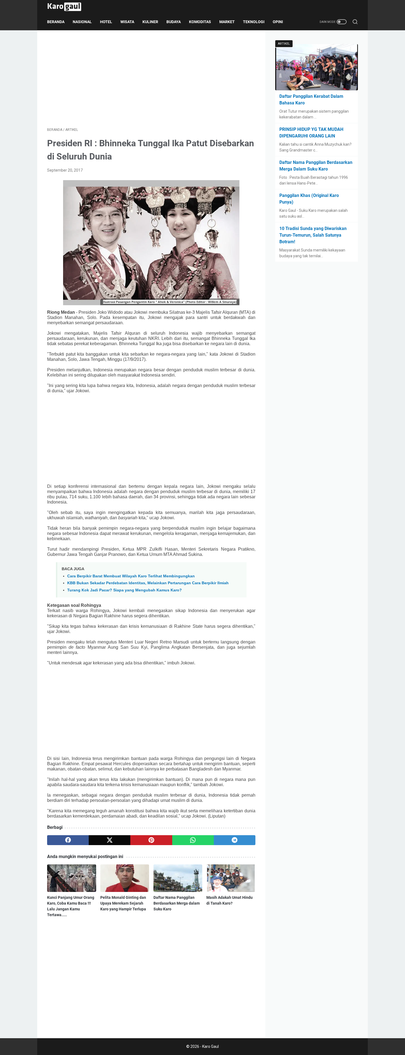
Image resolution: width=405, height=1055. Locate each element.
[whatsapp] (193, 840)
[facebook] (68, 840)
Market (227, 22)
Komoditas (200, 22)
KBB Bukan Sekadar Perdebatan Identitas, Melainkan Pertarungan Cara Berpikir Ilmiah (148, 583)
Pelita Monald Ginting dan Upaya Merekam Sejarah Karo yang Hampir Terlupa (123, 903)
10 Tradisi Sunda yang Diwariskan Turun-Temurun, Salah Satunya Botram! (313, 235)
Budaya (173, 22)
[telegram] (234, 840)
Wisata (127, 22)
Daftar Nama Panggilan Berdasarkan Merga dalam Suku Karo (176, 903)
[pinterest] (151, 840)
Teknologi (253, 22)
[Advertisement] (151, 78)
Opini (278, 22)
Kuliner (150, 22)
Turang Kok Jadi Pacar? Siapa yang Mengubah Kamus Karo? (124, 590)
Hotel (106, 22)
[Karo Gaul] (67, 7)
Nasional (82, 22)
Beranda (55, 22)
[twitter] (109, 840)
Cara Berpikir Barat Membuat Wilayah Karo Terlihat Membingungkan (131, 576)
